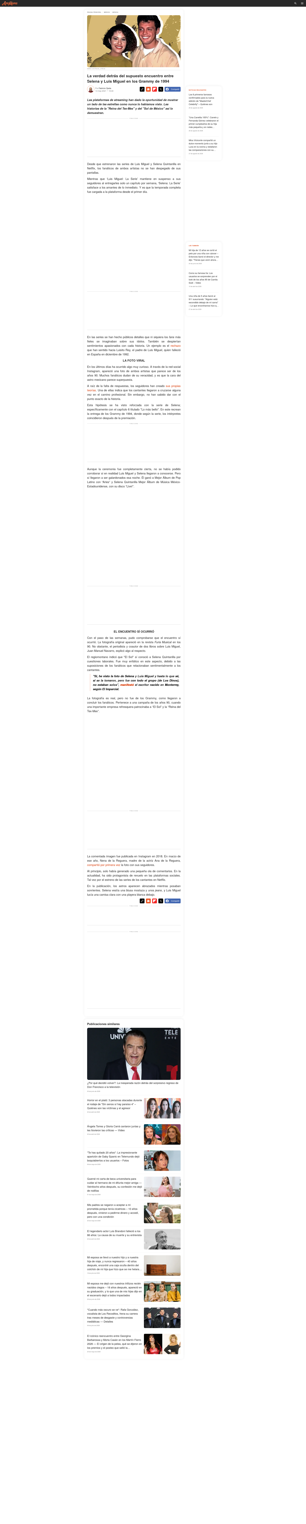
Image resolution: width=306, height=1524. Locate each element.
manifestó (127, 685)
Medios (107, 12)
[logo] (9, 3)
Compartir (175, 89)
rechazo (176, 345)
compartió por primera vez (103, 865)
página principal (94, 12)
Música (115, 12)
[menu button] (302, 3)
